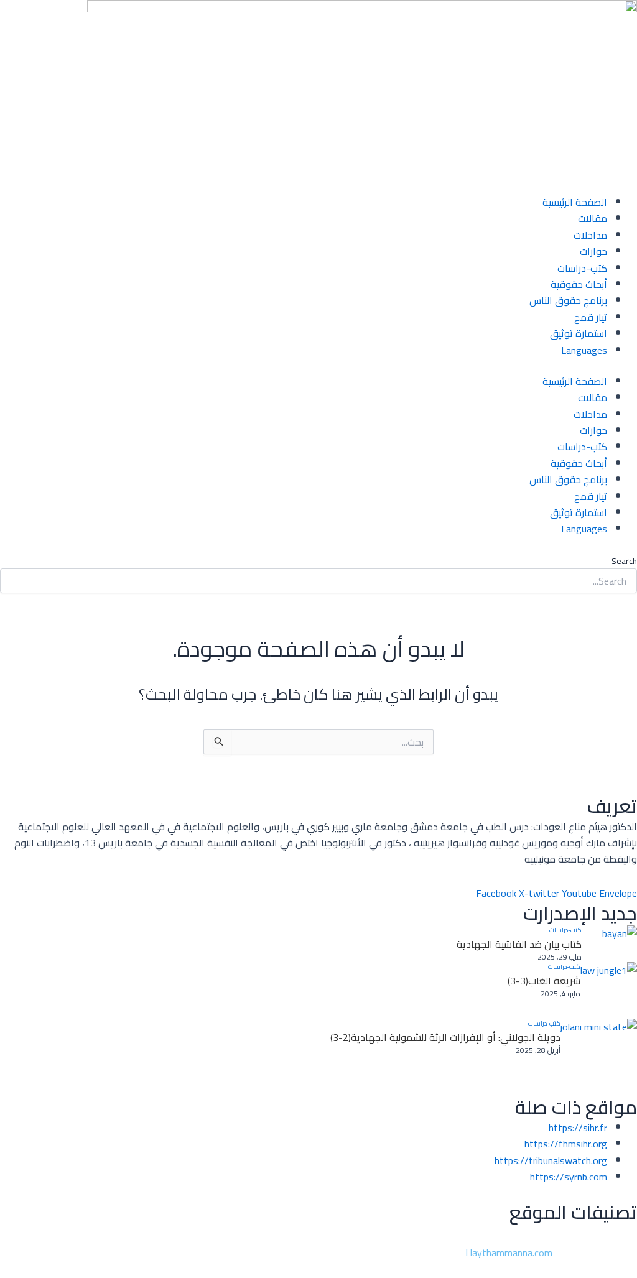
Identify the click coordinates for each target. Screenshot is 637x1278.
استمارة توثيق (578, 333)
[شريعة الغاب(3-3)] (608, 990)
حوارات (593, 251)
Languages (584, 350)
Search (624, 561)
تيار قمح (590, 317)
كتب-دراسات (582, 268)
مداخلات (590, 235)
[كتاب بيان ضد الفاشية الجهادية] (609, 943)
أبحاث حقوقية (579, 284)
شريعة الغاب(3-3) (544, 981)
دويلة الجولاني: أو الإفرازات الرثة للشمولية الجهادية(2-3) (445, 1037)
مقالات (592, 218)
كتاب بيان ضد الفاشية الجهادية (519, 944)
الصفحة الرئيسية (574, 202)
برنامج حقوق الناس (568, 300)
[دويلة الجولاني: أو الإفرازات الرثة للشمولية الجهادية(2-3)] (598, 1057)
